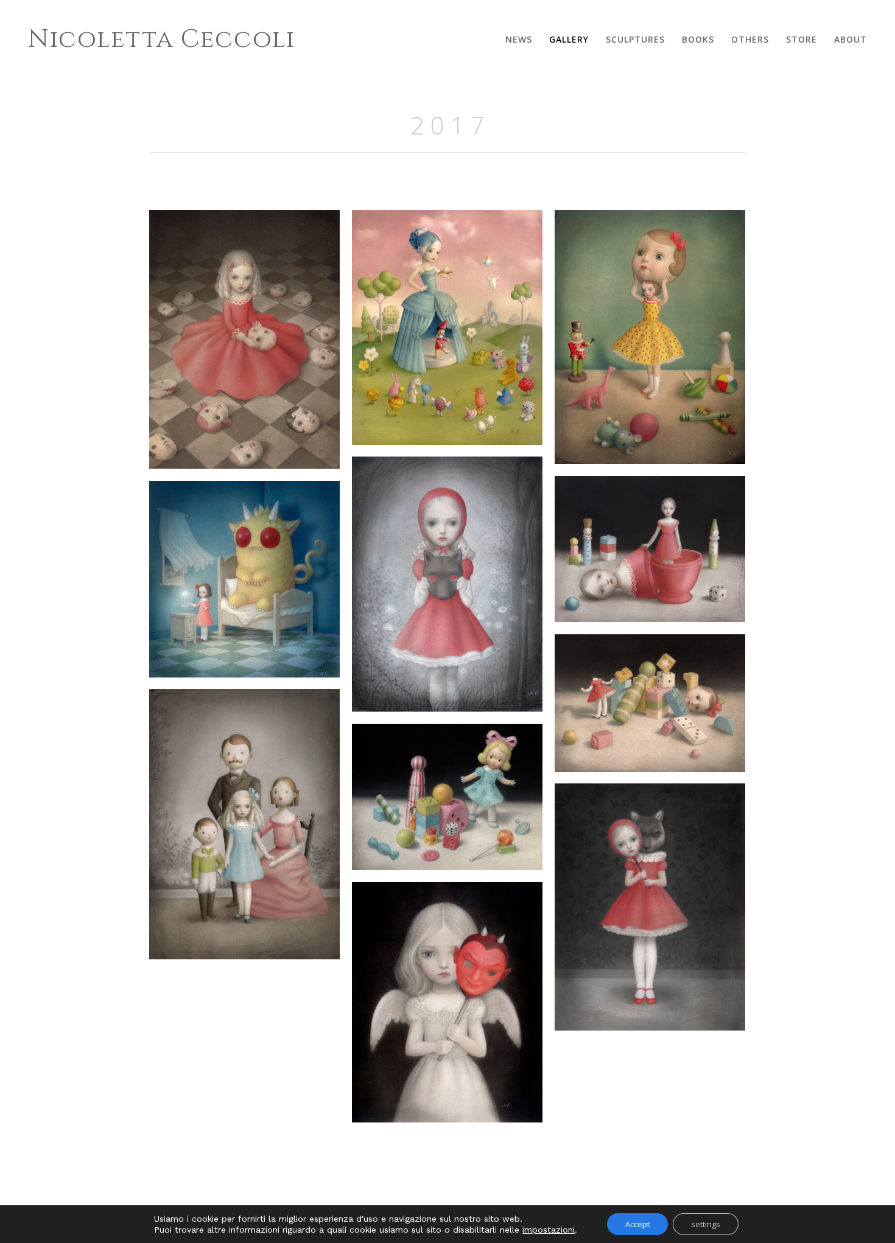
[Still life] (244, 824)
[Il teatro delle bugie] (447, 327)
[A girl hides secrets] (244, 339)
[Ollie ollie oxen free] (650, 703)
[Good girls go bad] (447, 1002)
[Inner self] (650, 549)
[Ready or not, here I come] (447, 797)
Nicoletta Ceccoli (161, 39)
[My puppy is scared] (244, 579)
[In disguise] (650, 337)
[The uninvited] (650, 907)
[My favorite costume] (447, 584)
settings (705, 1224)
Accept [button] (637, 1224)
